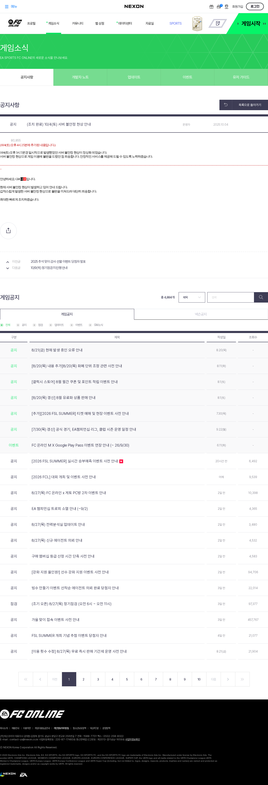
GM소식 (98, 325)
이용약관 (27, 728)
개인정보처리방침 (61, 728)
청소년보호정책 (79, 728)
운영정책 (106, 728)
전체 (7, 325)
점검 (40, 325)
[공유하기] (8, 230)
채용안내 (15, 728)
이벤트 (187, 77)
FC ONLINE (15, 22)
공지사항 (27, 77)
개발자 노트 (80, 77)
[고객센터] (217, 23)
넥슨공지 (201, 314)
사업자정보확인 (132, 739)
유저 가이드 (241, 77)
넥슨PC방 (94, 728)
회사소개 (4, 728)
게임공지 (67, 314)
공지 (24, 325)
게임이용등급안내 (42, 728)
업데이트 (134, 77)
